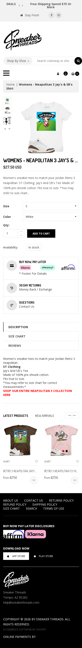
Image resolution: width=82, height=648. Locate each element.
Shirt (6, 461)
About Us (10, 500)
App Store (18, 556)
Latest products (15, 415)
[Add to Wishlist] (36, 461)
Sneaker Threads (49, 619)
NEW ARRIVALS (44, 415)
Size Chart (16, 336)
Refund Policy (14, 504)
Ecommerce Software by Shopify (24, 629)
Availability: (10, 247)
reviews (14, 346)
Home (10, 84)
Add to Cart (41, 233)
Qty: (6, 225)
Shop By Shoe (16, 61)
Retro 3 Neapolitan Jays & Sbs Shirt (26, 471)
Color (7, 217)
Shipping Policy (44, 504)
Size (6, 206)
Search (31, 508)
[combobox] (53, 61)
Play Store (46, 556)
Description (18, 327)
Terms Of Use (53, 508)
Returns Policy (61, 500)
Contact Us (33, 500)
